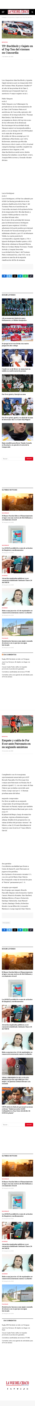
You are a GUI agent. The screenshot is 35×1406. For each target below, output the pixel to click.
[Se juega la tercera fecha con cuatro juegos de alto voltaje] (17, 332)
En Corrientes (10, 655)
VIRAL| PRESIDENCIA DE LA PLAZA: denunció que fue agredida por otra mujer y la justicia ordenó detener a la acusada (16, 1081)
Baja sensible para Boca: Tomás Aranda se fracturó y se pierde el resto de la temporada (17, 445)
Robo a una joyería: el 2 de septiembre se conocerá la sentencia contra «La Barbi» (17, 612)
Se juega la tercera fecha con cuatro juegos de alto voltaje (15, 345)
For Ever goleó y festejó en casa (14, 394)
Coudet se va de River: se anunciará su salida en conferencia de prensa (16, 370)
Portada (4, 17)
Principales (6, 922)
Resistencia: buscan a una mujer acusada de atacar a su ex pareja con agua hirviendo (17, 643)
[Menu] (3, 12)
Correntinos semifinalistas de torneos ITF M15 (16, 672)
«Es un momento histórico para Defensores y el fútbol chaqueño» (14, 319)
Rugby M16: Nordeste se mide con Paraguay (15, 659)
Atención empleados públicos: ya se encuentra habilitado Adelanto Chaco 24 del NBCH (17, 580)
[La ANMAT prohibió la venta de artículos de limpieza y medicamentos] (17, 534)
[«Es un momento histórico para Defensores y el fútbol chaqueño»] (17, 307)
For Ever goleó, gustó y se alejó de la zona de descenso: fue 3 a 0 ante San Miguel (17, 419)
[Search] (32, 12)
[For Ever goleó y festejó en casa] (17, 383)
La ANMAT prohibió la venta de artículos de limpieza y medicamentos (17, 549)
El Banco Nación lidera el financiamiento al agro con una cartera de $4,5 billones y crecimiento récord (17, 518)
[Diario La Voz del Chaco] (18, 12)
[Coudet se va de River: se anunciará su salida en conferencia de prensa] (17, 357)
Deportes (5, 42)
